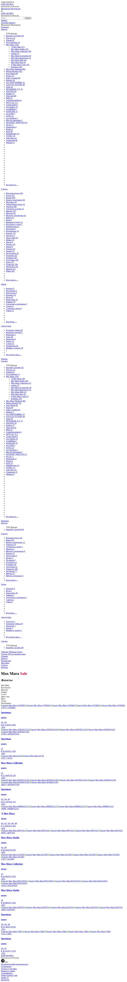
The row (10, 38)
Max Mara (12, 45)
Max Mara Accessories (21, 56)
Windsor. (10, 143)
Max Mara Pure (18, 62)
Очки (9, 337)
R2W (9, 131)
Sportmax (16, 67)
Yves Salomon (13, 42)
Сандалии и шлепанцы (16, 304)
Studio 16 (5, 978)
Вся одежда (12, 280)
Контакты (5, 980)
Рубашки (11, 258)
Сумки (10, 344)
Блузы (10, 195)
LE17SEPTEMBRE (15, 82)
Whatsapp (13, 652)
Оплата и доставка (9, 969)
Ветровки (11, 202)
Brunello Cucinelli (15, 36)
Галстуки (10, 621)
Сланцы (10, 600)
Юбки (10, 271)
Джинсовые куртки (15, 204)
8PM (9, 98)
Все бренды (12, 185)
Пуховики (11, 256)
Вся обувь (11, 322)
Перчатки (11, 339)
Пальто (10, 244)
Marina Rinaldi (14, 71)
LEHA (10, 116)
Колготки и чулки (14, 224)
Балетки (10, 288)
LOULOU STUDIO (15, 85)
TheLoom (11, 96)
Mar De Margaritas (14, 120)
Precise (9, 129)
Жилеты (10, 213)
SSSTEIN (11, 91)
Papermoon (11, 127)
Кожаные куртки (14, 222)
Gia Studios (12, 107)
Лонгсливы (12, 238)
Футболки (12, 267)
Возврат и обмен (8, 971)
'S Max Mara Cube (20, 65)
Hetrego (10, 80)
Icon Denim (12, 74)
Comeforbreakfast (13, 100)
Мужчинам (15, 9)
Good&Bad (11, 109)
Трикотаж (12, 264)
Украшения (12, 346)
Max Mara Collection (21, 51)
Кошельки (11, 335)
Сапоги (10, 306)
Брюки (10, 198)
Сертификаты (7, 973)
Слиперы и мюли (14, 308)
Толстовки (12, 260)
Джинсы (11, 207)
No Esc (9, 125)
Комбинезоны (12, 227)
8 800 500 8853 (7, 4)
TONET (10, 136)
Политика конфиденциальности (14, 964)
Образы (4, 359)
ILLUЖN (10, 114)
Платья (10, 249)
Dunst (10, 76)
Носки (9, 242)
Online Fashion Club (9, 975)
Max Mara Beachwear (21, 58)
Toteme (10, 40)
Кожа (9, 220)
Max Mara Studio (19, 49)
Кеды (9, 297)
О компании (6, 966)
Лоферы (10, 302)
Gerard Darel (12, 105)
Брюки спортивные (15, 200)
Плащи (10, 251)
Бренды (4, 29)
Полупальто (12, 253)
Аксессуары (6, 326)
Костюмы (11, 229)
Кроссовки (12, 300)
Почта (19, 652)
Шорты (11, 269)
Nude (9, 87)
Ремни (10, 341)
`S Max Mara (18, 47)
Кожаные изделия (14, 332)
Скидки (4, 361)
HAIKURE (12, 111)
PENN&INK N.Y (14, 89)
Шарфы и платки (14, 348)
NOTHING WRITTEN (16, 123)
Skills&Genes (12, 134)
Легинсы (10, 235)
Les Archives (12, 118)
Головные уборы (14, 330)
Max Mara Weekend (15, 69)
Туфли (10, 311)
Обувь (3, 284)
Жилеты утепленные (16, 215)
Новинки (5, 27)
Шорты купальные (14, 576)
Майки (10, 240)
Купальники (12, 231)
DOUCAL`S (12, 102)
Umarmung (11, 140)
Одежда (4, 189)
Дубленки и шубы (15, 209)
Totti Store (11, 138)
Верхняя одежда (14, 193)
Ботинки (11, 295)
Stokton (10, 94)
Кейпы (10, 218)
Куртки (11, 233)
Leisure (15, 54)
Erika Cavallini (13, 78)
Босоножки (11, 291)
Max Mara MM (19, 60)
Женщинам (5, 9)
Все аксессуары (14, 355)
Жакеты (11, 211)
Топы (10, 262)
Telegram (4, 652)
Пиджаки (10, 560)
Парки (9, 247)
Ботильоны (11, 293)
